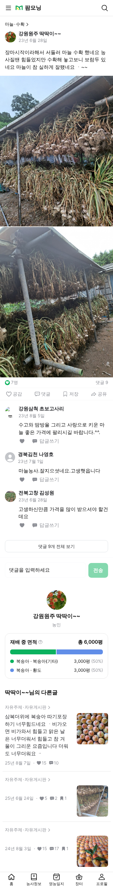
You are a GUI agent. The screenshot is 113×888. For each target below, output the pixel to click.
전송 (98, 570)
